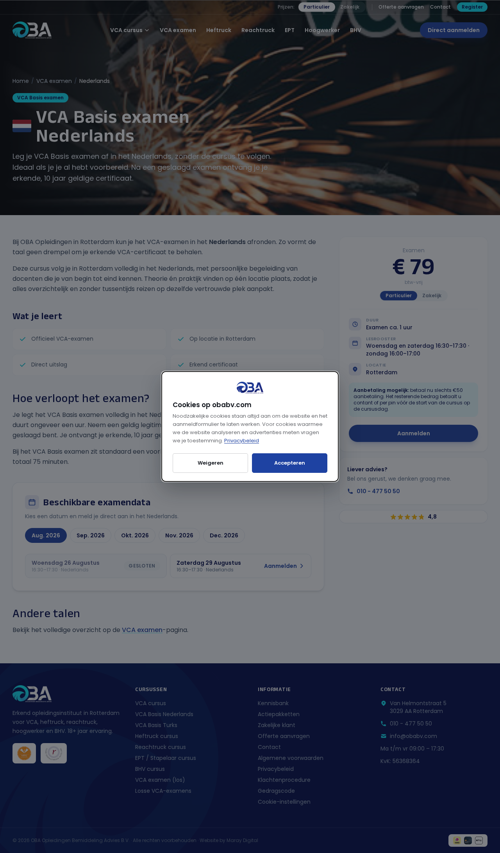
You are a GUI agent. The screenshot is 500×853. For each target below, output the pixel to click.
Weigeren (210, 463)
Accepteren (289, 463)
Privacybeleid (241, 440)
